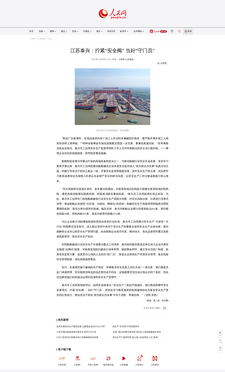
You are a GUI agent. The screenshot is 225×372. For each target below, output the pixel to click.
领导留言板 (108, 365)
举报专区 (111, 31)
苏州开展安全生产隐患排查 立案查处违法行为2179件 (81, 326)
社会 (50, 39)
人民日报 (62, 365)
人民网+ (77, 365)
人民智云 (139, 365)
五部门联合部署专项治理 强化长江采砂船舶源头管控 (137, 332)
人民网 (32, 39)
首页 (31, 31)
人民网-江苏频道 (126, 59)
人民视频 (124, 365)
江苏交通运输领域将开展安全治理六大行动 (76, 332)
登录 (190, 31)
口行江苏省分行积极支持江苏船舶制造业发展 (77, 337)
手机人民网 (93, 365)
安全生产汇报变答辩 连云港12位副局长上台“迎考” (136, 337)
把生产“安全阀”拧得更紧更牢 (126, 326)
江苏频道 (41, 39)
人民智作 (155, 365)
